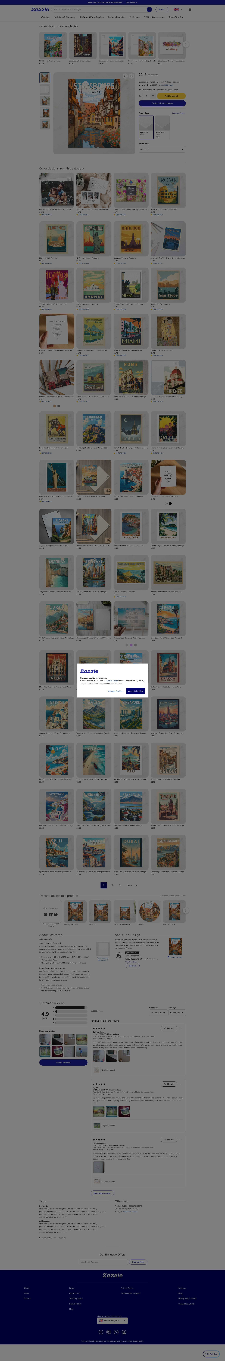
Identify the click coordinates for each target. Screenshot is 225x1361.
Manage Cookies (115, 691)
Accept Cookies (135, 691)
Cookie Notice (112, 681)
